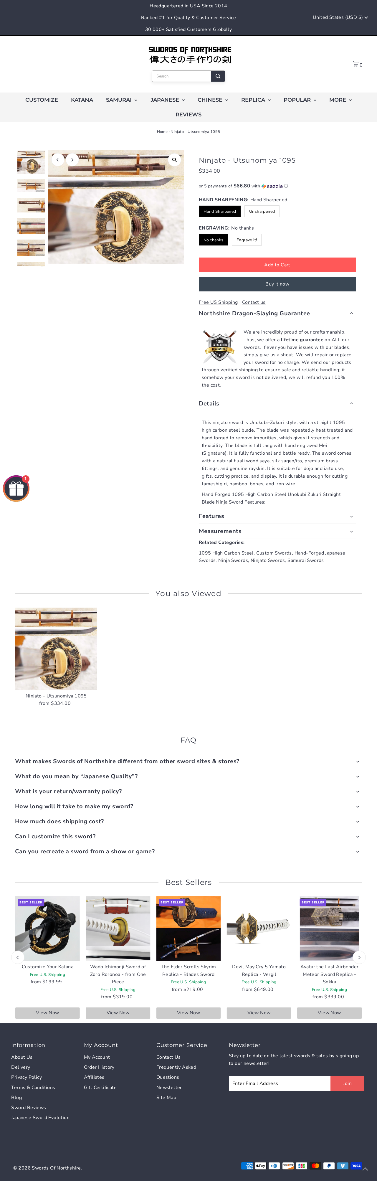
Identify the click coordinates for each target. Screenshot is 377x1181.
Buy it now (277, 284)
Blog (16, 1097)
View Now (47, 1013)
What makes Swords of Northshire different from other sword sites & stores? (127, 761)
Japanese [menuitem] (166, 100)
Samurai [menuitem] (119, 100)
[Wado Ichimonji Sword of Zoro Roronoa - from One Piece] (118, 928)
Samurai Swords (305, 560)
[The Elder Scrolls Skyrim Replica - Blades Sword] (188, 928)
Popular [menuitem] (298, 100)
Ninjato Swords (268, 560)
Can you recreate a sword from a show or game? (85, 851)
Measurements (220, 531)
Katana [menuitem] (82, 100)
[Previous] (58, 159)
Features (211, 516)
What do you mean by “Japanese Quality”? (76, 776)
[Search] (218, 76)
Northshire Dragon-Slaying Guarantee (254, 313)
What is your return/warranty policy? (68, 791)
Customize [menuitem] (41, 100)
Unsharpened (262, 211)
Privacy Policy (26, 1077)
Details (209, 404)
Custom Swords (274, 553)
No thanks (214, 240)
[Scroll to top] (365, 1169)
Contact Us (168, 1057)
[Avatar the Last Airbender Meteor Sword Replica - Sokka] (329, 928)
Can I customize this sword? (55, 836)
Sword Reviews (28, 1107)
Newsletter (169, 1087)
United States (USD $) (338, 17)
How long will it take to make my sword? (74, 806)
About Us (21, 1057)
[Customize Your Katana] (47, 928)
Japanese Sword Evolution (40, 1117)
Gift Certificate (100, 1087)
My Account (97, 1057)
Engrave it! (247, 240)
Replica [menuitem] (254, 100)
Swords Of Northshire (56, 1168)
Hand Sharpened (220, 211)
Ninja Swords (233, 560)
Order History (99, 1067)
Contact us (254, 302)
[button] (277, 186)
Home (162, 131)
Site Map (166, 1097)
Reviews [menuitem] (188, 114)
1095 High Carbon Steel (226, 553)
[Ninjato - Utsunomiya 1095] (56, 649)
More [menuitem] (338, 100)
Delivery (20, 1067)
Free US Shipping (218, 302)
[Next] (72, 159)
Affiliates (94, 1077)
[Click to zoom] (174, 159)
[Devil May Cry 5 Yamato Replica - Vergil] (259, 928)
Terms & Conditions (33, 1087)
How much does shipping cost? (59, 821)
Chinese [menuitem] (211, 100)
